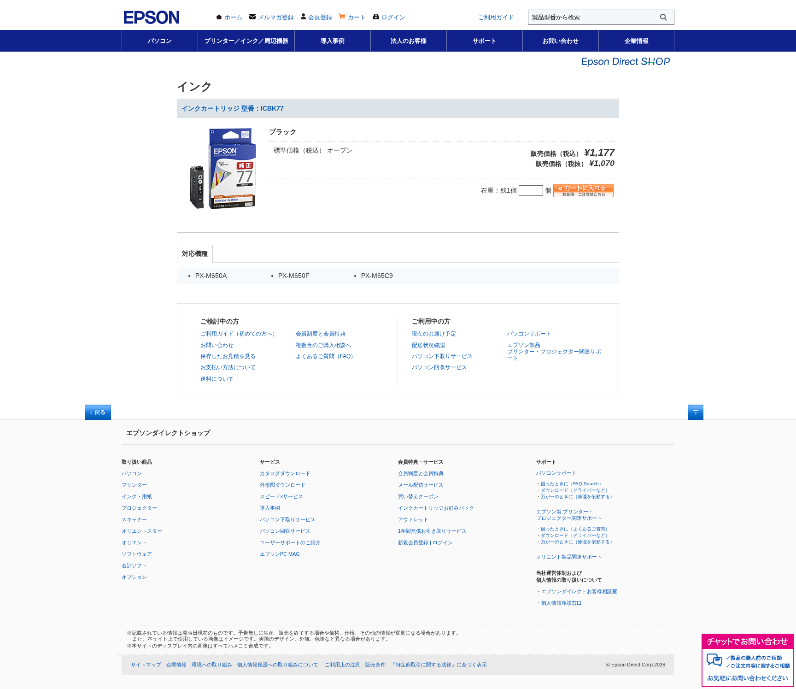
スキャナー (134, 519)
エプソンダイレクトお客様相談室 (579, 591)
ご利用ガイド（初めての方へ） (239, 333)
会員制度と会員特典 (320, 333)
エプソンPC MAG (280, 554)
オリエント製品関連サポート (569, 556)
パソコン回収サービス (439, 367)
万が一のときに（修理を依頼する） (578, 496)
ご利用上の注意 (342, 664)
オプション (134, 577)
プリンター (134, 485)
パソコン (160, 40)
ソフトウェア (137, 554)
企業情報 (637, 40)
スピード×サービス (281, 496)
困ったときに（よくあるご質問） (575, 528)
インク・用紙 (137, 496)
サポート (485, 40)
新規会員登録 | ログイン (425, 542)
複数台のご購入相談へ (323, 345)
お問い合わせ (561, 40)
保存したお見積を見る (228, 356)
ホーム (233, 17)
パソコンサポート (529, 333)
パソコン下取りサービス (442, 356)
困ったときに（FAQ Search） (572, 483)
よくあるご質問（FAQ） (326, 356)
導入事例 (333, 40)
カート (357, 17)
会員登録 (320, 17)
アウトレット (413, 519)
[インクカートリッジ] (223, 212)
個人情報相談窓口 (561, 603)
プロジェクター (139, 508)
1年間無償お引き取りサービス (432, 531)
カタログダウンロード (285, 473)
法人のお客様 (409, 40)
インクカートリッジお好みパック (436, 508)
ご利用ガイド (496, 17)
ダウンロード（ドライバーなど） (575, 490)
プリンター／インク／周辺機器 (246, 40)
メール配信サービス (421, 485)
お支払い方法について (228, 367)
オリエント (134, 542)
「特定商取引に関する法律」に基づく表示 (439, 664)
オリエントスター (142, 531)
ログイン (393, 17)
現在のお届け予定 (434, 333)
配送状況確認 (428, 345)
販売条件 (375, 664)
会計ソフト (134, 565)
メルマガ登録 (276, 17)
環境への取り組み (212, 664)
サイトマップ (146, 664)
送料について (217, 379)
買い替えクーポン (418, 496)
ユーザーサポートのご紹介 (290, 542)
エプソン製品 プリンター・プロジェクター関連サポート (554, 352)
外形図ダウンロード (282, 485)
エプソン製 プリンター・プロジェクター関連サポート (569, 515)
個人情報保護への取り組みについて (277, 664)
